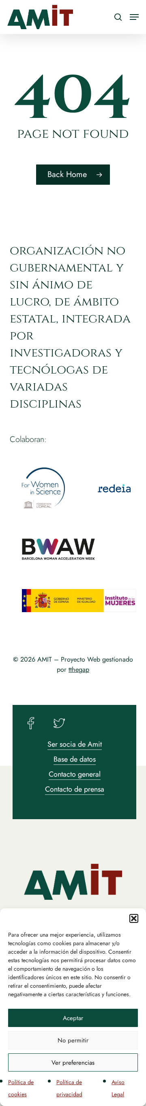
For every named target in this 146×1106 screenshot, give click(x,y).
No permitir (73, 1040)
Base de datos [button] (75, 759)
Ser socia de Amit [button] (74, 744)
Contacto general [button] (75, 774)
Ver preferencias (73, 1062)
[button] (134, 918)
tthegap (79, 669)
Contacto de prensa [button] (74, 789)
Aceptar (73, 1018)
